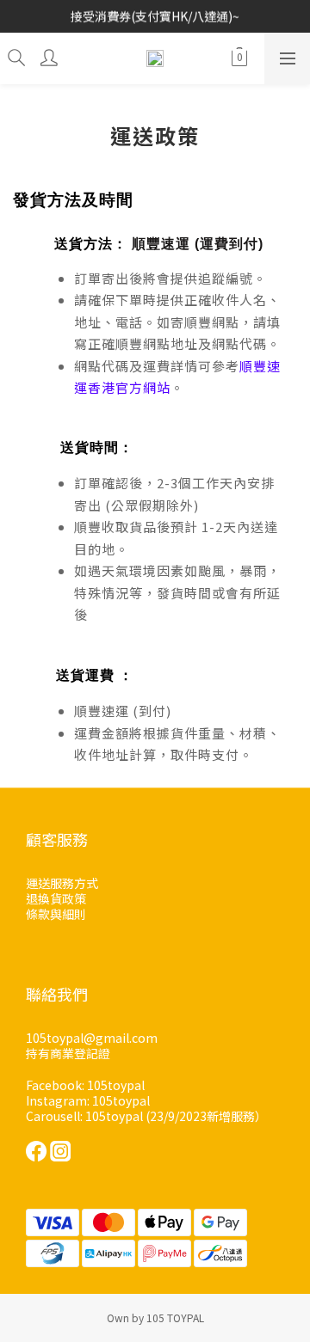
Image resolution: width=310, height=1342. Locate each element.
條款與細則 (56, 913)
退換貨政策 (56, 898)
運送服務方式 (62, 883)
